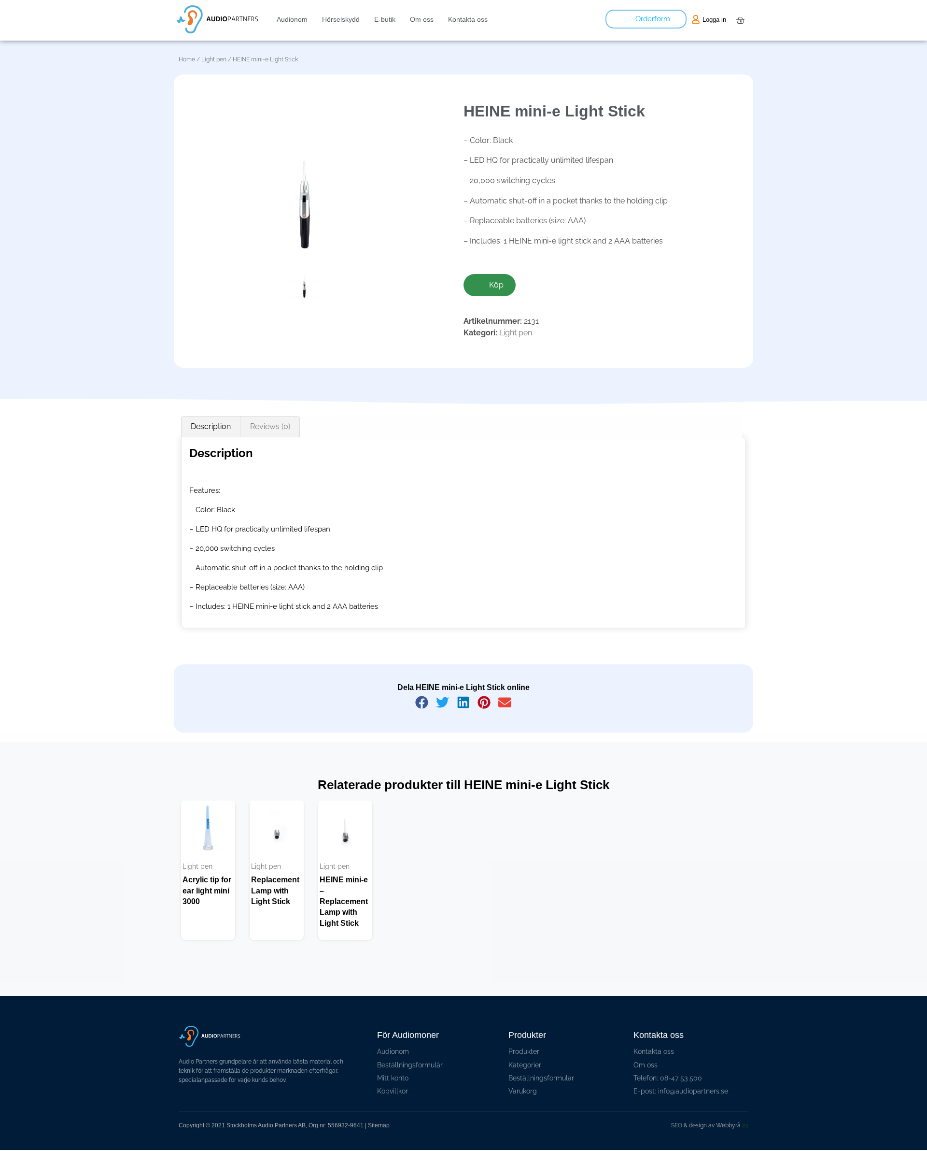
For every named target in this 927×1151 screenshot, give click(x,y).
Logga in (714, 19)
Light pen (213, 59)
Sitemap (379, 1125)
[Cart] (740, 20)
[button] (422, 702)
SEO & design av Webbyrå (709, 1125)
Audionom (292, 19)
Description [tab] (211, 426)
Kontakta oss (468, 19)
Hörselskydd (341, 19)
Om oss (422, 19)
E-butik (384, 19)
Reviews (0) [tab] (270, 426)
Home (187, 59)
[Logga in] (695, 19)
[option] (208, 871)
